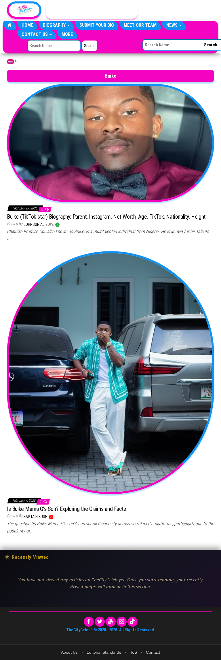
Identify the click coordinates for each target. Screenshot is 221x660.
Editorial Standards (104, 652)
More (67, 34)
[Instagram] (122, 622)
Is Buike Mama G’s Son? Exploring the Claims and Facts (66, 508)
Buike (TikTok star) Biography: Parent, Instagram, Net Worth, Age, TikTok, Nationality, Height (106, 216)
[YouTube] (111, 622)
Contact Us (35, 34)
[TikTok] (132, 622)
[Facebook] (89, 622)
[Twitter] (100, 622)
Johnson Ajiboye (39, 224)
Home (27, 25)
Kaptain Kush (36, 516)
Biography (55, 25)
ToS (133, 652)
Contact (153, 652)
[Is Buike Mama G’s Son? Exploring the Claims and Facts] (110, 372)
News (172, 25)
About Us (69, 652)
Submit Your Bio (96, 25)
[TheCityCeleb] (9, 25)
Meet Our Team (140, 25)
